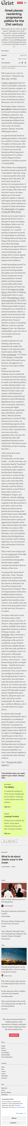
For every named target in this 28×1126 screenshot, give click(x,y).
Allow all (14, 1118)
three (3, 79)
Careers (3, 1073)
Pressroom (4, 1078)
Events (3, 1090)
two (22, 76)
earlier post (12, 554)
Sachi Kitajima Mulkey (7, 996)
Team (2, 1069)
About (3, 1067)
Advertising (4, 1094)
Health (13, 866)
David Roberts (5, 50)
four (7, 79)
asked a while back (9, 83)
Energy (3, 1046)
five (15, 79)
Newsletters (4, 1088)
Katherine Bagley (5, 916)
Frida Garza (4, 1009)
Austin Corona (8, 975)
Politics (3, 1048)
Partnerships (4, 1075)
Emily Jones (4, 986)
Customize (13, 1122)
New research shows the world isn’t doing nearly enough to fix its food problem (13, 1003)
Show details (19, 1113)
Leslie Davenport (8, 906)
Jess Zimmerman (5, 866)
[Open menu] (25, 3)
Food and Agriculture (6, 1057)
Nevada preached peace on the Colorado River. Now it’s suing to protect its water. (13, 969)
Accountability (5, 1052)
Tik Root (3, 926)
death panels (10, 209)
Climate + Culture (22, 58)
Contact (3, 1071)
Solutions (3, 1050)
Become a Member (6, 1092)
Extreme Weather (5, 1054)
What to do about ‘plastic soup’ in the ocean (12, 859)
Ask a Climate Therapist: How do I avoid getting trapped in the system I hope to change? (13, 933)
